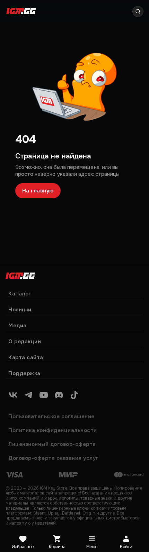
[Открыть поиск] (137, 11)
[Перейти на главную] (21, 11)
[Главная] (20, 275)
